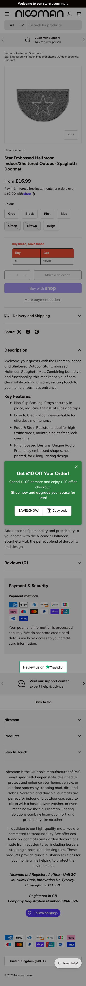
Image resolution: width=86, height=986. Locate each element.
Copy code (59, 510)
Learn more (60, 4)
